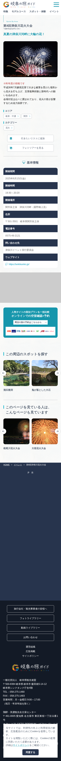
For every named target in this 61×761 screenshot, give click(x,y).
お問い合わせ (30, 637)
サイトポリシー (30, 656)
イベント (54, 11)
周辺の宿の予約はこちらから (28, 322)
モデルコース (19, 11)
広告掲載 (30, 651)
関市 (26, 116)
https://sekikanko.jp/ (19, 264)
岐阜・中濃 (11, 116)
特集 (5, 11)
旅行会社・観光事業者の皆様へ (30, 608)
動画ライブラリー (30, 627)
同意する (30, 752)
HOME (6, 465)
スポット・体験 (37, 11)
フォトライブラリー (30, 618)
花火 (8, 128)
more (6, 361)
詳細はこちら (10, 419)
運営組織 (30, 646)
